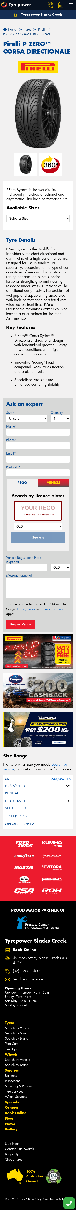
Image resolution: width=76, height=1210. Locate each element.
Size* (10, 413)
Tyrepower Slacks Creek (41, 14)
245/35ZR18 (61, 779)
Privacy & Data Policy (29, 1199)
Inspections (12, 1081)
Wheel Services (16, 1097)
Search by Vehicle (17, 1028)
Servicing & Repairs (18, 1086)
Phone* (11, 440)
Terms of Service (53, 609)
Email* (11, 453)
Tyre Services (14, 1091)
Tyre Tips (11, 1049)
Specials (12, 1102)
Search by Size (15, 1033)
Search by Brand (16, 1038)
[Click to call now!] (51, 5)
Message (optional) (19, 575)
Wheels (11, 1054)
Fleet (9, 1118)
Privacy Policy (26, 609)
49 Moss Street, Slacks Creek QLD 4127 (40, 960)
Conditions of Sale (53, 1199)
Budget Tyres (13, 1154)
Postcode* (13, 467)
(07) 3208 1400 (26, 971)
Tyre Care (11, 1044)
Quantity (57, 413)
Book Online (15, 1113)
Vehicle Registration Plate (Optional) (23, 560)
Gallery (11, 1129)
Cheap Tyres (13, 1159)
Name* (11, 426)
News (10, 1124)
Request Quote (20, 624)
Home (11, 29)
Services (12, 1070)
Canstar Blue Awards (19, 1149)
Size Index (12, 1144)
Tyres (9, 1022)
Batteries (11, 1076)
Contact (11, 1107)
